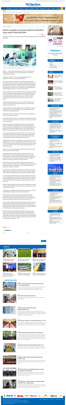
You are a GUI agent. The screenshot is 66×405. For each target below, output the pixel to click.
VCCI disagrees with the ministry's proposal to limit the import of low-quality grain (31, 382)
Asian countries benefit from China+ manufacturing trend (27, 308)
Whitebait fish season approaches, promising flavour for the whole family (55, 215)
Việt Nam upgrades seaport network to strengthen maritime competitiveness (55, 194)
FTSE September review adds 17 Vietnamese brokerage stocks (9, 260)
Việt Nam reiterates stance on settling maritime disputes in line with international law (56, 198)
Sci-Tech (21, 8)
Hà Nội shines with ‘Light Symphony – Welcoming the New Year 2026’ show (56, 128)
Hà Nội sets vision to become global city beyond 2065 (55, 160)
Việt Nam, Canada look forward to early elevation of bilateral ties (58, 76)
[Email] (45, 34)
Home (5, 26)
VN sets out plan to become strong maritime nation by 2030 (55, 109)
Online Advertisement (53, 67)
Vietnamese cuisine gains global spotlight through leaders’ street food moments (56, 219)
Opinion (48, 8)
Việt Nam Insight (5, 12)
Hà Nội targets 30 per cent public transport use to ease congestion (55, 157)
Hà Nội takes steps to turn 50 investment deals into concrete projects (55, 141)
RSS (62, 399)
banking (8, 227)
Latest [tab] (51, 72)
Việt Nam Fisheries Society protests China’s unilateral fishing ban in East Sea (56, 202)
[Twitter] (40, 34)
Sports (37, 8)
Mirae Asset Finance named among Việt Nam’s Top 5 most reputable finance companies (55, 181)
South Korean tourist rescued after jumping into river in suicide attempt (58, 88)
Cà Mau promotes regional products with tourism (30, 332)
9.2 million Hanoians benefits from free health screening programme (55, 124)
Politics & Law (9, 8)
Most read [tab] (58, 72)
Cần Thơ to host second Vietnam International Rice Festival (24, 260)
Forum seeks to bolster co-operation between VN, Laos (32, 320)
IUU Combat (12, 12)
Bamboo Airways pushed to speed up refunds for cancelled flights (24, 274)
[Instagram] (44, 34)
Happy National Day (27, 12)
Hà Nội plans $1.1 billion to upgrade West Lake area (55, 131)
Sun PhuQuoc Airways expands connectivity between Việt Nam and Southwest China (55, 177)
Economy (16, 8)
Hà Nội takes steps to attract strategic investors (56, 147)
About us (48, 399)
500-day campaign (18, 12)
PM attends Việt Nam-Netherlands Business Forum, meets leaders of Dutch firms (31, 369)
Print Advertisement (53, 65)
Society (26, 8)
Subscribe (51, 64)
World (53, 8)
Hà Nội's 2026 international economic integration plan (56, 144)
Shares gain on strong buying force (27, 295)
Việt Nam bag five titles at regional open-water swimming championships (58, 93)
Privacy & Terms (58, 399)
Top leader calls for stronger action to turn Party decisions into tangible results (56, 116)
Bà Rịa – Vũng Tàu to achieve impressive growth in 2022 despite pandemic (31, 284)
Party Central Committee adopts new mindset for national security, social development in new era (56, 112)
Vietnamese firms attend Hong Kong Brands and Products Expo (30, 357)
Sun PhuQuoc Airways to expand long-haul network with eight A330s (56, 184)
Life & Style (32, 8)
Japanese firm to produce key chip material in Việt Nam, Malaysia (39, 260)
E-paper (51, 60)
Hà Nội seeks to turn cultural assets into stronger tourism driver (55, 155)
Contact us (52, 399)
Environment (42, 8)
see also (6, 247)
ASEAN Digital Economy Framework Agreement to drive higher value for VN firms (9, 275)
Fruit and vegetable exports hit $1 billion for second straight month (39, 274)
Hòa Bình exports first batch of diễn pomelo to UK (30, 345)
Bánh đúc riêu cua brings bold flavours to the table (54, 222)
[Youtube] (42, 34)
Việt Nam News (33, 4)
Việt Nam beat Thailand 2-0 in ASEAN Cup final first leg (58, 81)
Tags (4, 227)
